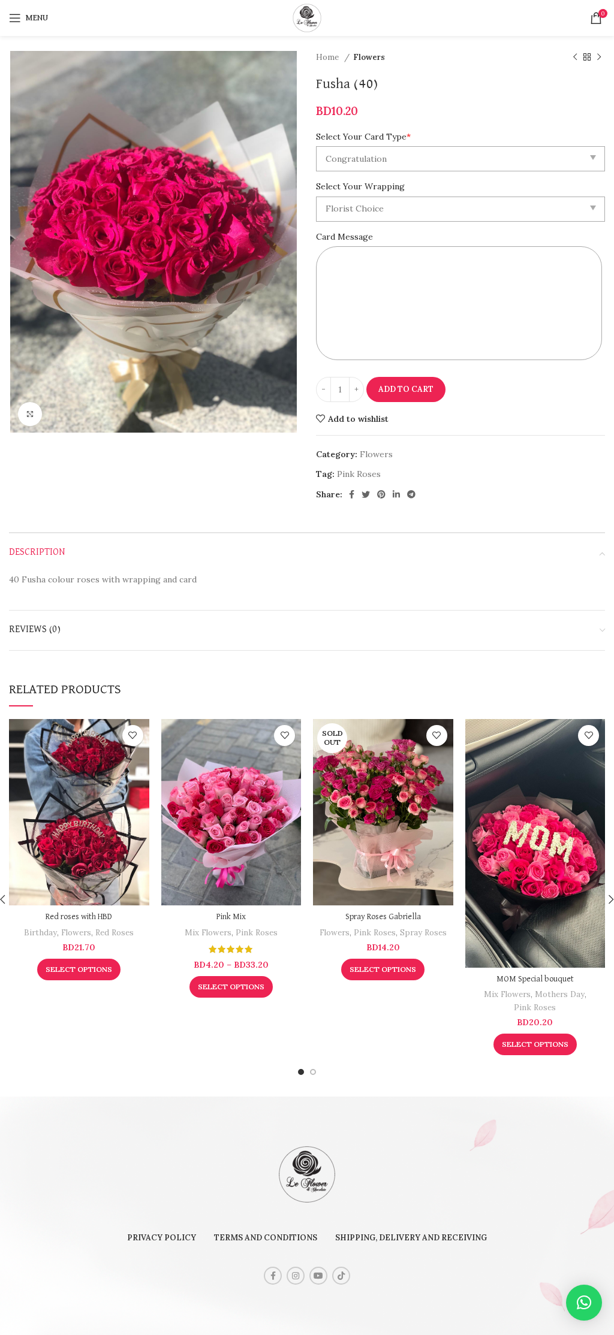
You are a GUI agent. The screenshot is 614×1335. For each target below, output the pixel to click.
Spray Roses (423, 933)
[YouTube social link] (318, 1276)
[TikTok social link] (341, 1276)
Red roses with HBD (79, 917)
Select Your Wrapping (360, 186)
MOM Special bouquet (535, 979)
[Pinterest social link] (381, 494)
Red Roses (114, 933)
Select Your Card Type (363, 136)
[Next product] (599, 58)
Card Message (344, 236)
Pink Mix (231, 917)
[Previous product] (575, 58)
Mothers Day (560, 994)
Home (328, 57)
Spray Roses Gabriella (383, 917)
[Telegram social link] (411, 494)
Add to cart (406, 389)
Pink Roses (359, 474)
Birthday (40, 933)
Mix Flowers (208, 933)
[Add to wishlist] (132, 735)
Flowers (369, 57)
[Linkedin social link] (396, 494)
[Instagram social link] (296, 1276)
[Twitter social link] (366, 494)
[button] (584, 1303)
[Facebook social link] (351, 494)
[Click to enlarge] (30, 414)
